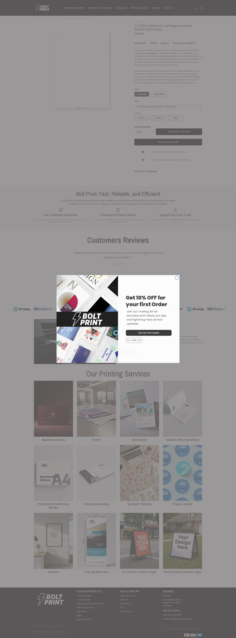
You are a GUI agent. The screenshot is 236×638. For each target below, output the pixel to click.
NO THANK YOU (134, 340)
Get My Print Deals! (148, 332)
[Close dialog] (176, 277)
